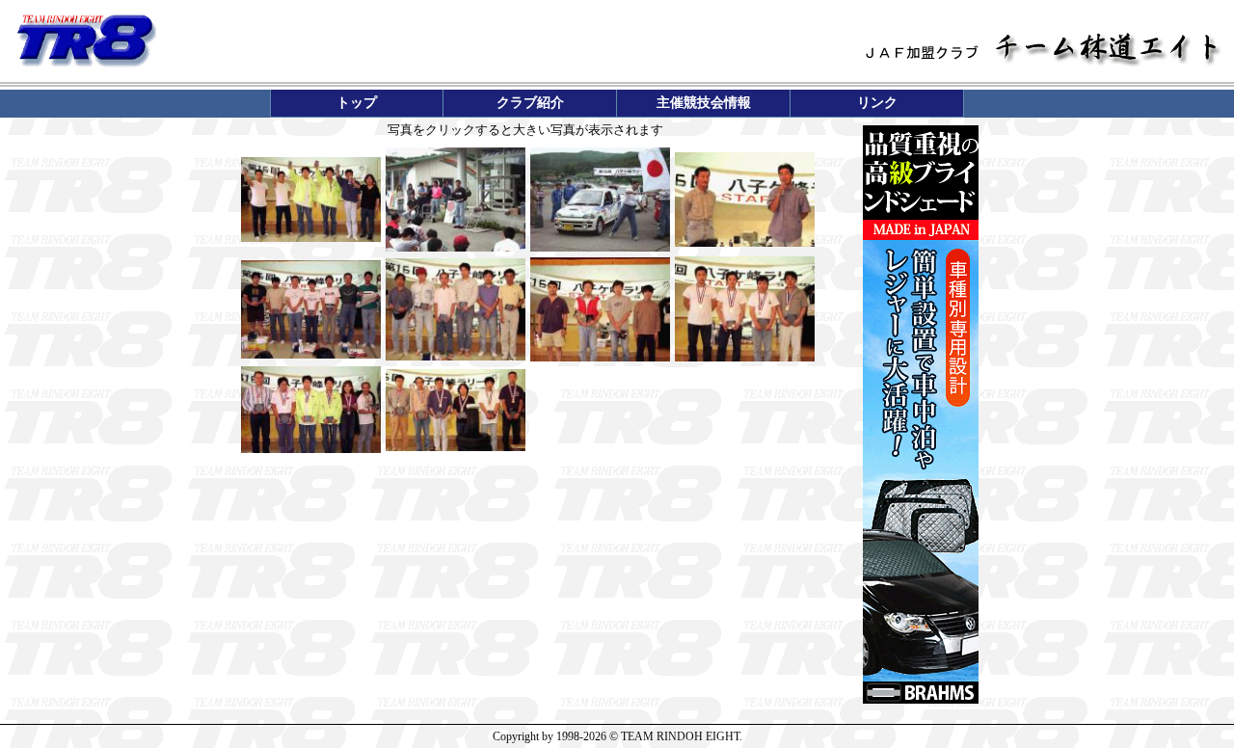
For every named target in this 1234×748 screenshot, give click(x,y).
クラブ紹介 (530, 102)
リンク (877, 102)
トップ (356, 102)
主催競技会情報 (704, 102)
